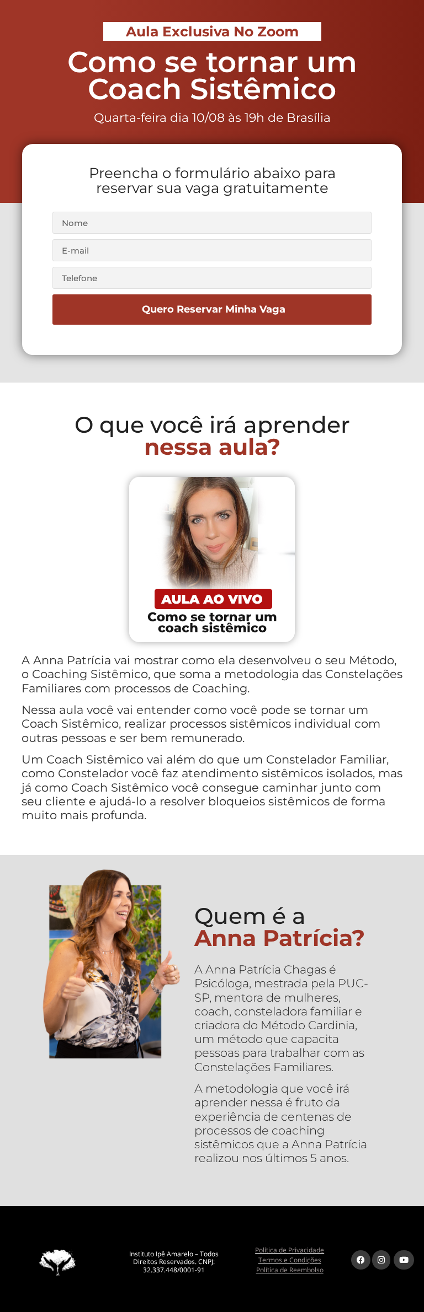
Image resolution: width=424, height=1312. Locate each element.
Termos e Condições (289, 1260)
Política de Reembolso (290, 1270)
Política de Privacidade (289, 1250)
